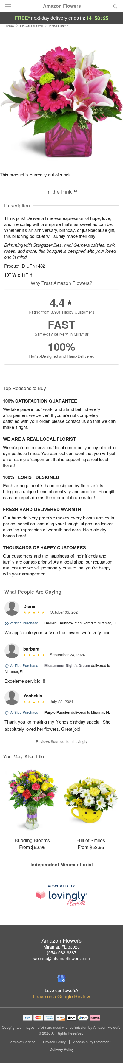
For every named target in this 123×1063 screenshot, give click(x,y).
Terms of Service (22, 1042)
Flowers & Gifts (31, 25)
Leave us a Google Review (61, 996)
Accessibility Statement (91, 1042)
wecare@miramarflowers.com (61, 958)
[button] (110, 1049)
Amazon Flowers (62, 6)
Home (9, 25)
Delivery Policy (62, 1049)
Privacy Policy (54, 1042)
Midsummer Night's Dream (67, 665)
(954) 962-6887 (61, 952)
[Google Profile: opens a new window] (61, 978)
